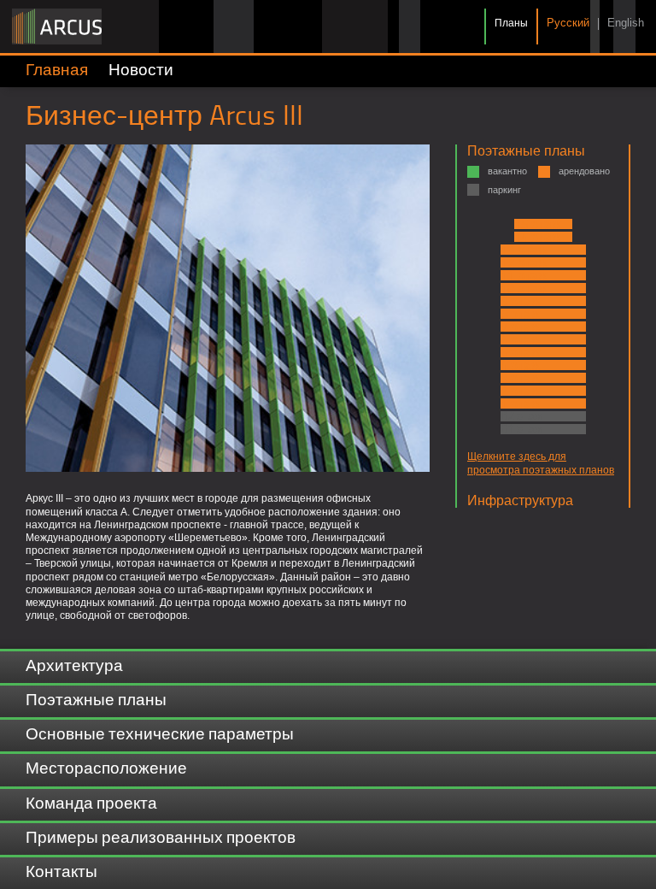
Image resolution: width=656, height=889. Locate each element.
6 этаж (521, 339)
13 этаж (524, 249)
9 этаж (521, 301)
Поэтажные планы (526, 151)
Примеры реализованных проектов (161, 838)
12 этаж (524, 262)
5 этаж (521, 352)
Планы (511, 23)
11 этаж (524, 275)
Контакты (61, 872)
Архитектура (74, 666)
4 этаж (521, 365)
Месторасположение (106, 769)
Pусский (568, 23)
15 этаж (537, 224)
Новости (140, 70)
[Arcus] (57, 26)
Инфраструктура (520, 500)
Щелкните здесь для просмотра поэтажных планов (540, 462)
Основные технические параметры (160, 735)
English (625, 23)
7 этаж (521, 326)
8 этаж (521, 314)
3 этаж (521, 378)
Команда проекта (91, 804)
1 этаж (521, 403)
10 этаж (524, 288)
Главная (57, 70)
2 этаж (521, 391)
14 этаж (537, 237)
